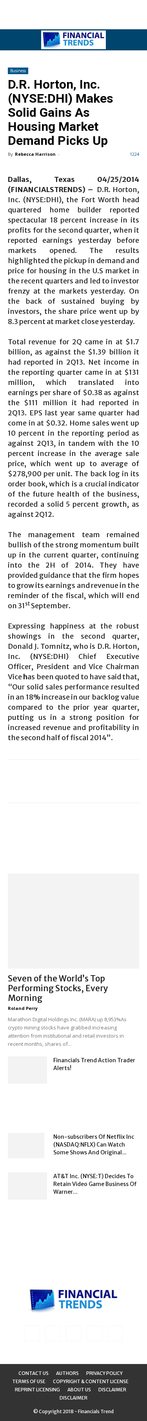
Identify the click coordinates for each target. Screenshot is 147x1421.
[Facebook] (32, 1333)
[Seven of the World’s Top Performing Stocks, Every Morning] (73, 921)
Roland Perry (23, 1008)
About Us (79, 1390)
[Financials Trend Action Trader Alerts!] (27, 1070)
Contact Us (33, 1373)
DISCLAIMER (73, 1398)
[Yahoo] (115, 1333)
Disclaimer (112, 1390)
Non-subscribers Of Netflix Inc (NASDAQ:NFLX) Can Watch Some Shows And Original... (93, 1144)
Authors (67, 1373)
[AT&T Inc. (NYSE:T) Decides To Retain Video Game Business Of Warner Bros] (27, 1186)
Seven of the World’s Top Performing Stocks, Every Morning (58, 988)
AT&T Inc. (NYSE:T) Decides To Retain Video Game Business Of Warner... (95, 1184)
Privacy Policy (104, 1373)
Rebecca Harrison (35, 154)
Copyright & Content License (91, 1381)
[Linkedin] (53, 1333)
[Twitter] (94, 1333)
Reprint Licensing (37, 1390)
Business (18, 70)
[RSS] (74, 1333)
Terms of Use (28, 1381)
